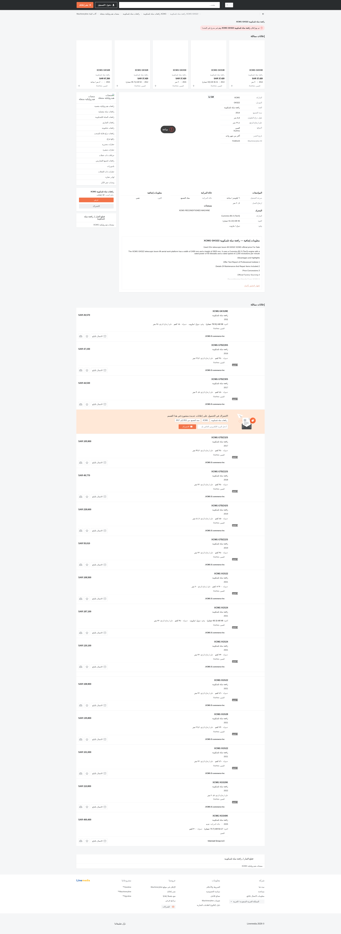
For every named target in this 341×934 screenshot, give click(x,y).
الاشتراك (185, 427)
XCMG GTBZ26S (219, 345)
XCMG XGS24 (221, 608)
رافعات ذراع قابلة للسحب (104, 133)
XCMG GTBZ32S (219, 437)
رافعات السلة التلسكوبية (104, 117)
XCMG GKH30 (256, 70)
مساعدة (261, 891)
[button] (87, 336)
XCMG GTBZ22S (219, 471)
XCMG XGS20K (220, 782)
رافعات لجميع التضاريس (105, 161)
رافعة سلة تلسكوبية (232, 107)
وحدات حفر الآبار (107, 183)
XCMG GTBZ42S (219, 505)
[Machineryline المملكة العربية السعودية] (250, 5)
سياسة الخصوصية (213, 891)
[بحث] (217, 5)
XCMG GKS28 (141, 70)
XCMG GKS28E (220, 311)
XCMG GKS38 (217, 70)
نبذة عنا (261, 887)
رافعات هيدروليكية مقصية (104, 106)
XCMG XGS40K (220, 816)
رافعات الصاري (108, 122)
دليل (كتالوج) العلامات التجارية (208, 905)
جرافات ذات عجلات (106, 155)
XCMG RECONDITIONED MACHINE (194, 210)
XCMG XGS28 (221, 714)
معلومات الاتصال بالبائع (255, 896)
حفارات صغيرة (108, 150)
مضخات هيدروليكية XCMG (103, 225)
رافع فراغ (110, 139)
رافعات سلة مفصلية (106, 112)
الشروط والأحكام (213, 887)
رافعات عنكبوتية (108, 128)
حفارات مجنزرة (108, 144)
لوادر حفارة (109, 177)
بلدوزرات (110, 166)
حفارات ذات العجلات (106, 172)
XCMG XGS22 (221, 573)
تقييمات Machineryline (211, 901)
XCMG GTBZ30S (219, 379)
